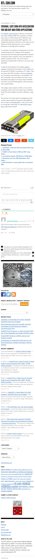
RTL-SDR (29, 168)
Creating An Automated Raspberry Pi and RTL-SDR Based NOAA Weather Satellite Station (18, 249)
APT (31, 469)
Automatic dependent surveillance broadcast (17, 472)
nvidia (28, 171)
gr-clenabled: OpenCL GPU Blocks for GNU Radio (17, 156)
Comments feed (6, 532)
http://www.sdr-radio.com (9, 227)
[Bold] (3, 200)
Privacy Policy (4, 558)
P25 (18, 479)
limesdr (3, 479)
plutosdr (28, 479)
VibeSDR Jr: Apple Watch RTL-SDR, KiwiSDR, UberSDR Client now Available (16, 321)
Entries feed (5, 530)
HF (31, 474)
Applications (20, 168)
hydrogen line (4, 476)
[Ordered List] (12, 200)
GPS (23, 474)
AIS (12, 469)
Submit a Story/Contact (23, 351)
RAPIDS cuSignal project (11, 33)
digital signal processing (14, 171)
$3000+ (20, 135)
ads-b (3, 469)
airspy (8, 469)
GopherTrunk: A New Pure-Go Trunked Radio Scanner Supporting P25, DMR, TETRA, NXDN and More (17, 363)
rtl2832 (3, 173)
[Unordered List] (14, 200)
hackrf (27, 474)
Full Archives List (6, 463)
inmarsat (10, 476)
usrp (29, 489)
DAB (2, 474)
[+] (26, 200)
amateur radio (17, 470)
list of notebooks (27, 73)
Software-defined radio (14, 489)
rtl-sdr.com (8, 3)
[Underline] (7, 200)
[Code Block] (19, 200)
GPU (25, 171)
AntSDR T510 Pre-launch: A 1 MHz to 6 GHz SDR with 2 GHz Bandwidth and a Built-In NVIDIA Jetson (17, 332)
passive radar (23, 479)
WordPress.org (6, 535)
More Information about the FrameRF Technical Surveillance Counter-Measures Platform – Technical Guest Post (16, 326)
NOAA (10, 479)
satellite (15, 486)
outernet (15, 479)
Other (25, 168)
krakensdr (25, 476)
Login (32, 188)
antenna (28, 469)
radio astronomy (10, 481)
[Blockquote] (17, 200)
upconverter (24, 489)
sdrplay (25, 486)
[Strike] (10, 200)
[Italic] (5, 200)
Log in (3, 527)
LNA (7, 479)
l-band (29, 476)
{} (23, 200)
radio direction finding (20, 481)
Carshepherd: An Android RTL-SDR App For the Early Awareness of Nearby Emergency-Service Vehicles (16, 342)
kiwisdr (20, 476)
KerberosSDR (16, 102)
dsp (22, 171)
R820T (2, 481)
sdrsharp (31, 487)
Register (3, 524)
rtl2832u (7, 173)
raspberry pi (29, 481)
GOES (19, 474)
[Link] (21, 200)
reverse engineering (7, 484)
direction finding (7, 474)
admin (8, 168)
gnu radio (15, 474)
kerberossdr (16, 476)
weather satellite (6, 491)
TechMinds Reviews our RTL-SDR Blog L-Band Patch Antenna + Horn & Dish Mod (16, 255)
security (3, 489)
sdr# (20, 486)
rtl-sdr (32, 171)
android (23, 470)
